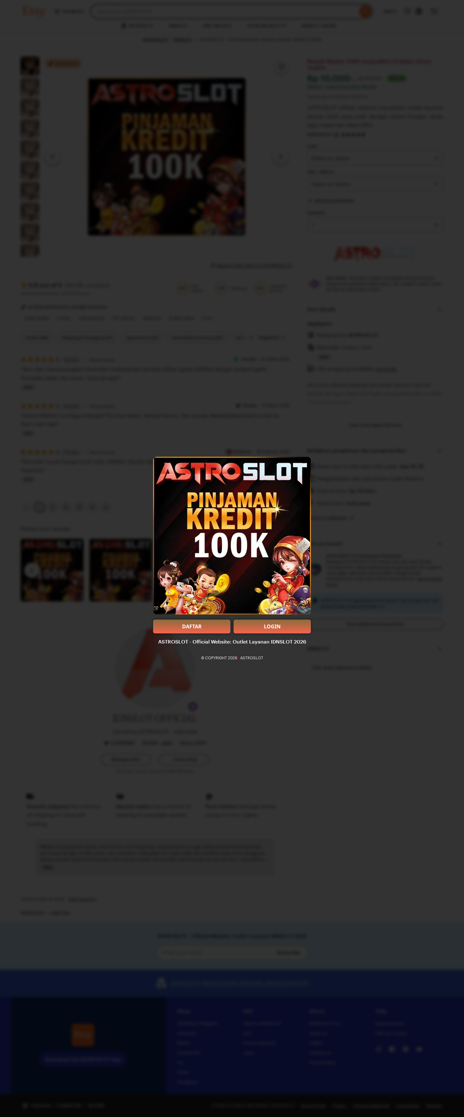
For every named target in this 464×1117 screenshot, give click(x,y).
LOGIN (272, 626)
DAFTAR (192, 626)
